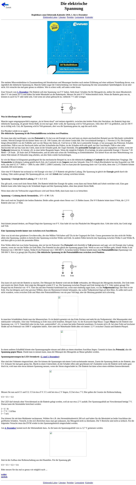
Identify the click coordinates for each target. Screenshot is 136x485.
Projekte (70, 17)
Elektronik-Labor (50, 17)
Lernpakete (79, 17)
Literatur (62, 17)
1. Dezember (22, 92)
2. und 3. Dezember (50, 357)
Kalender (89, 17)
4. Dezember (10, 428)
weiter (4, 474)
